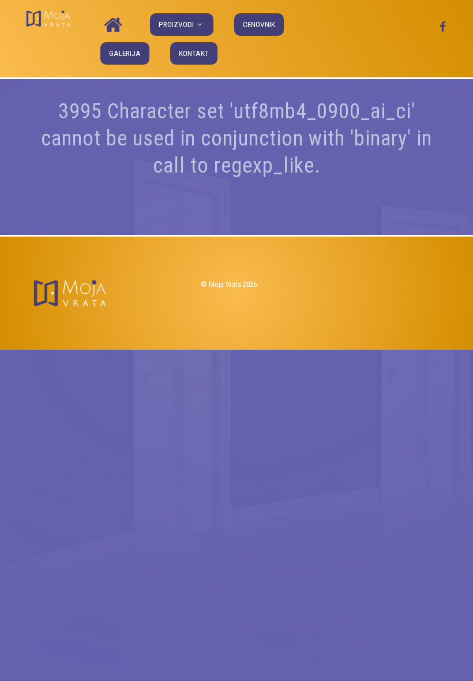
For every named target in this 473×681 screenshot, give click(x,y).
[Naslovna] (114, 25)
